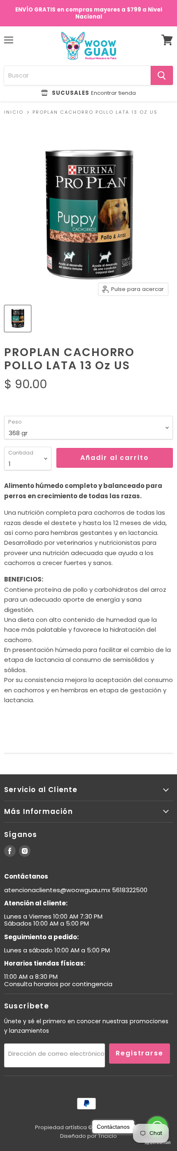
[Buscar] (162, 75)
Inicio (13, 112)
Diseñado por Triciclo (88, 1136)
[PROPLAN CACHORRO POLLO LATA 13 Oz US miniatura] (18, 318)
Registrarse (139, 1053)
